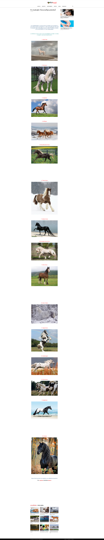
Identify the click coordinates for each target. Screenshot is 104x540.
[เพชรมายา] (52, 3)
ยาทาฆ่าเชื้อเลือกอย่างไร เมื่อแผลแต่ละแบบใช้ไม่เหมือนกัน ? (66, 28)
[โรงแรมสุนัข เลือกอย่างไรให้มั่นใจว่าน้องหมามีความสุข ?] (44, 510)
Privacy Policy (68, 539)
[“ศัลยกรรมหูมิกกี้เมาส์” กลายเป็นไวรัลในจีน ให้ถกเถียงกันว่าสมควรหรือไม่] (44, 527)
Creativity (43, 6)
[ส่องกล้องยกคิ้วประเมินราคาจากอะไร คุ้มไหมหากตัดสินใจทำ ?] (67, 12)
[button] (73, 6)
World (59, 6)
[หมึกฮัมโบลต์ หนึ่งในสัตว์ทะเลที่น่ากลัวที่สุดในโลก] (44, 519)
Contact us (72, 539)
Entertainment (49, 6)
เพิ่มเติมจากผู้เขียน (40, 505)
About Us (65, 539)
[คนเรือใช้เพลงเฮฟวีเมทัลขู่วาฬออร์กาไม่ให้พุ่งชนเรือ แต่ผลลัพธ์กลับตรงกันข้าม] (54, 527)
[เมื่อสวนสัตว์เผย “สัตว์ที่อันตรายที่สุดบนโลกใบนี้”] (34, 527)
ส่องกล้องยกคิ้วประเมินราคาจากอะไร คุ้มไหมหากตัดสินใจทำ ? (67, 17)
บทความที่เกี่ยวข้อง (33, 505)
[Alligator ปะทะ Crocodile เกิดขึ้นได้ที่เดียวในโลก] (34, 519)
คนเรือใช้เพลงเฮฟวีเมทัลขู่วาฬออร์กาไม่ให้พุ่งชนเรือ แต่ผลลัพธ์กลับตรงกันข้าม (54, 532)
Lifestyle (38, 6)
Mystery (55, 6)
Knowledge (64, 6)
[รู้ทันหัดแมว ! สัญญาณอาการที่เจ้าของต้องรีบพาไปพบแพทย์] (34, 510)
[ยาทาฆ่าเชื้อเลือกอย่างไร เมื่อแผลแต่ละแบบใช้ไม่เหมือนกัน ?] (67, 23)
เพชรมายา (49, 480)
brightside (41, 480)
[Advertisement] (44, 18)
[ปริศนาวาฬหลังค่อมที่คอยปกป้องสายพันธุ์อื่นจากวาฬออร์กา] (54, 510)
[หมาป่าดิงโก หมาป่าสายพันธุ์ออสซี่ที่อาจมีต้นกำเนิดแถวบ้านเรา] (54, 519)
